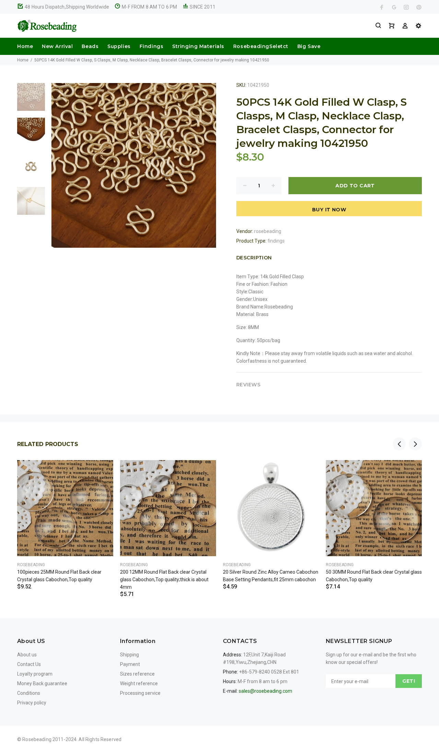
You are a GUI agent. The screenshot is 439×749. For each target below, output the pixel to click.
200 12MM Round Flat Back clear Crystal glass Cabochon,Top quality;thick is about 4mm (164, 579)
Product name (57, 721)
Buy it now (329, 210)
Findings (151, 46)
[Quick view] (102, 471)
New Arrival (57, 46)
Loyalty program (34, 674)
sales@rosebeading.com (265, 691)
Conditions (28, 693)
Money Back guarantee (42, 683)
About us (27, 654)
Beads (90, 46)
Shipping (129, 654)
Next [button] (415, 443)
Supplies (118, 46)
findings (276, 241)
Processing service (140, 693)
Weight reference (139, 683)
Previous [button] (399, 443)
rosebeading (267, 231)
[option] (31, 100)
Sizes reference (137, 674)
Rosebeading (31, 564)
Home (25, 46)
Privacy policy (31, 702)
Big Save (308, 46)
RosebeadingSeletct (260, 46)
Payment (130, 664)
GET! (408, 681)
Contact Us (29, 664)
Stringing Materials (198, 46)
